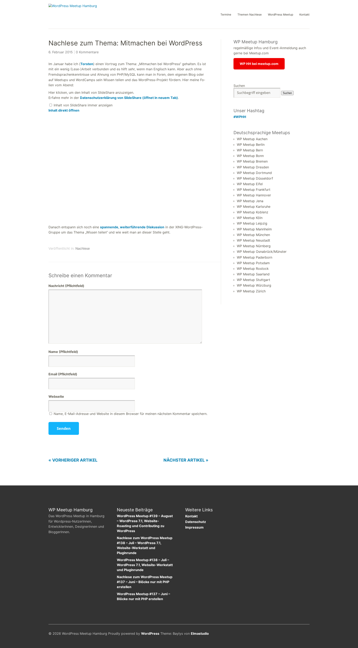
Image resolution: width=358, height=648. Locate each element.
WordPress (150, 633)
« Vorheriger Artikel (72, 460)
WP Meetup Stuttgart (253, 280)
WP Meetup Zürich (251, 291)
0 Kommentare (87, 52)
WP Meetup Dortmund (254, 173)
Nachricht (66, 286)
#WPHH (239, 117)
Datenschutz (195, 522)
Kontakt (304, 14)
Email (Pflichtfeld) (62, 374)
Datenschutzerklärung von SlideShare (129, 98)
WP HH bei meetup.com (259, 64)
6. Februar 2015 (60, 52)
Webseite (56, 396)
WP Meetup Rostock (253, 268)
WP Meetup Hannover (254, 195)
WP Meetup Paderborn (254, 257)
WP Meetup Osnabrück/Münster (262, 251)
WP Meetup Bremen (252, 161)
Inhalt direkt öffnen (63, 110)
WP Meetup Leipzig (252, 223)
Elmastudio (200, 633)
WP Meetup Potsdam (253, 263)
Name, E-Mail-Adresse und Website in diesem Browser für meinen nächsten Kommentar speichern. (130, 414)
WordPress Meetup (280, 14)
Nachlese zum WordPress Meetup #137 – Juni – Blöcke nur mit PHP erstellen (144, 582)
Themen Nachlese (249, 14)
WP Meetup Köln (249, 218)
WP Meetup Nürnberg (254, 246)
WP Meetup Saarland (253, 274)
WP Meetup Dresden (253, 167)
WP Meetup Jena (250, 201)
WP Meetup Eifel (250, 184)
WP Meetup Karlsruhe (253, 206)
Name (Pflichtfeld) (63, 352)
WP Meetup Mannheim (254, 229)
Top (305, 634)
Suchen (239, 86)
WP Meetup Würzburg (254, 285)
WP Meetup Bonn (250, 156)
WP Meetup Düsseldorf (255, 178)
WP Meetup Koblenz (252, 212)
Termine (225, 14)
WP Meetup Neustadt (253, 240)
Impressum (194, 527)
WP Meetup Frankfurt (253, 189)
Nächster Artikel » (185, 460)
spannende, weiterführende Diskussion (132, 227)
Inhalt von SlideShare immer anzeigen (83, 105)
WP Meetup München (253, 235)
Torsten (86, 64)
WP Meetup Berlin (251, 144)
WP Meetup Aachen (252, 139)
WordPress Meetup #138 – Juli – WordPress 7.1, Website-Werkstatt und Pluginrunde (145, 565)
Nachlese (82, 248)
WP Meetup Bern (250, 150)
